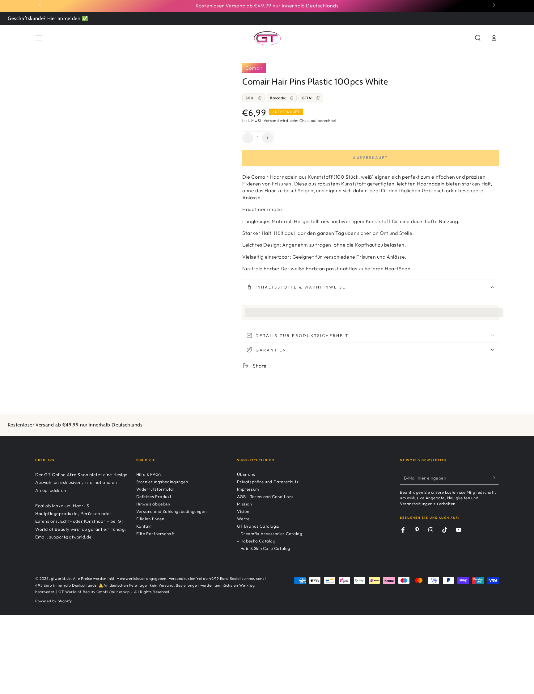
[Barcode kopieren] (292, 98)
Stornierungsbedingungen (162, 481)
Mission (244, 503)
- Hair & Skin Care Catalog (263, 548)
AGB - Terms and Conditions (265, 496)
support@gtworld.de (70, 537)
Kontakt (144, 526)
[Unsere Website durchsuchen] (478, 38)
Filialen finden (150, 518)
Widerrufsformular (155, 489)
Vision (243, 511)
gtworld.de (61, 578)
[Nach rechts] (493, 5)
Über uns (246, 474)
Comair (254, 68)
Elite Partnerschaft (155, 533)
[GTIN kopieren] (318, 98)
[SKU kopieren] (260, 98)
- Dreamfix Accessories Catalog (269, 533)
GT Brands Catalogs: (258, 526)
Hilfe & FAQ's (149, 474)
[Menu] (39, 38)
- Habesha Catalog (256, 540)
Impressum (248, 489)
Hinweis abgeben (153, 503)
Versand (271, 120)
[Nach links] (40, 5)
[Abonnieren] (495, 477)
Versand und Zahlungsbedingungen (171, 511)
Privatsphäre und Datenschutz (268, 481)
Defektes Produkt (154, 496)
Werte (243, 518)
